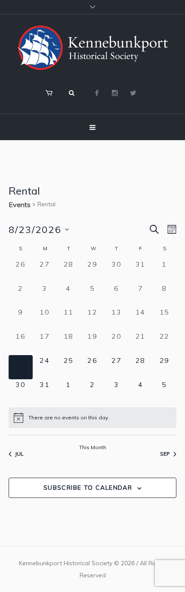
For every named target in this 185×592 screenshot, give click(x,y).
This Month (92, 447)
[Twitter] (133, 92)
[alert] (92, 417)
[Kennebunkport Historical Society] (92, 48)
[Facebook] (96, 92)
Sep (165, 453)
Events (20, 204)
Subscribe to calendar (87, 487)
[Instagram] (114, 92)
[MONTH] (170, 229)
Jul (19, 453)
